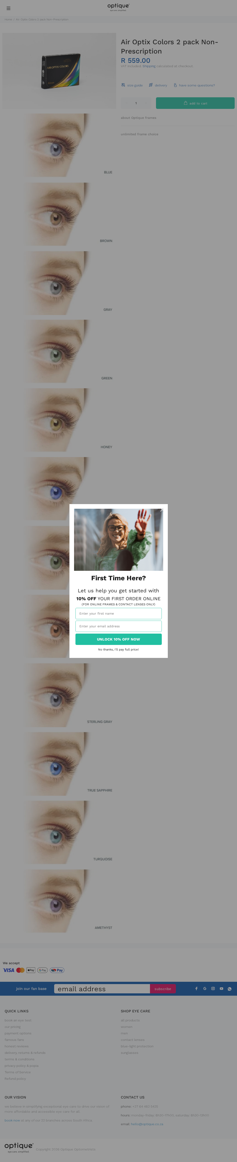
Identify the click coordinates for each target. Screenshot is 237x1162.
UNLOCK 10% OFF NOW (118, 639)
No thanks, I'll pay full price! (118, 649)
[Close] (162, 509)
